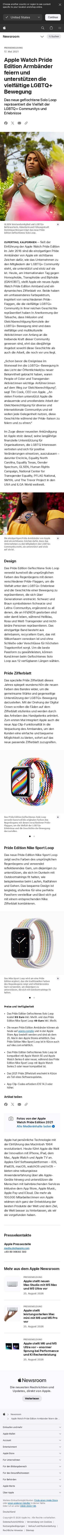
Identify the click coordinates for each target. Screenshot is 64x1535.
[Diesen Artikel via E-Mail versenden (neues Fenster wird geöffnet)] (19, 123)
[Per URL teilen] (26, 123)
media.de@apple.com (17, 1248)
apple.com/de (26, 1031)
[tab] (30, 836)
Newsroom (11, 36)
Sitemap (30, 1530)
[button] (22, 17)
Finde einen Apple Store (46, 1500)
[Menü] (59, 28)
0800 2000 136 (28, 1506)
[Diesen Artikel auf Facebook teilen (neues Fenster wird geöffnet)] (6, 123)
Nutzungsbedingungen (14, 1526)
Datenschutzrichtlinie (13, 1522)
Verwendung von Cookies (39, 1522)
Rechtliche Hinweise (13, 1530)
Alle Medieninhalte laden (34, 1126)
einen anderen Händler (19, 1503)
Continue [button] (53, 17)
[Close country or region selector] (60, 4)
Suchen (55, 36)
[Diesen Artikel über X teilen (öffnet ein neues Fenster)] (12, 123)
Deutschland (9, 1512)
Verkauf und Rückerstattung (42, 1526)
